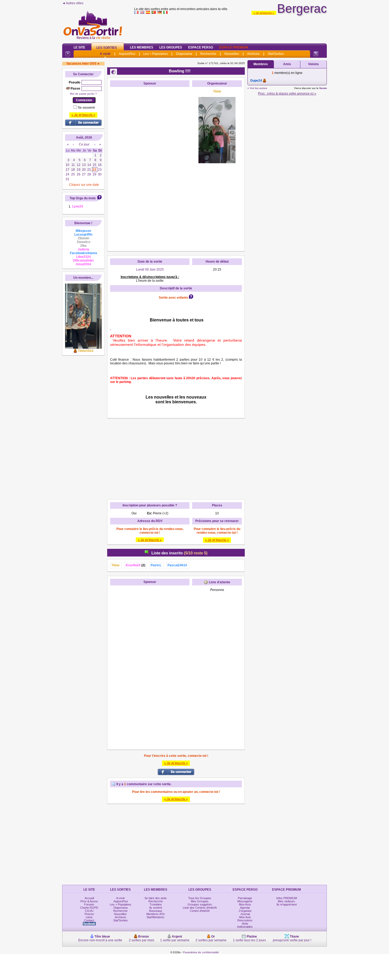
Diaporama (184, 54)
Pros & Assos (89, 901)
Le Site (79, 47)
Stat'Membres (155, 917)
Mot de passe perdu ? (83, 93)
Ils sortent (155, 907)
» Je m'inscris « (264, 12)
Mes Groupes (200, 901)
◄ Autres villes (72, 3)
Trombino (156, 904)
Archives (253, 54)
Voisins (313, 64)
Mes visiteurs (286, 901)
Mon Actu (245, 904)
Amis (287, 64)
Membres (261, 64)
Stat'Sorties (276, 54)
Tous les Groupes (199, 898)
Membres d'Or (155, 914)
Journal (245, 914)
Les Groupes (170, 47)
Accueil (89, 898)
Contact (89, 920)
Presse (89, 914)
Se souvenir (86, 107)
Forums (89, 904)
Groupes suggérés (200, 904)
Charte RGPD (89, 907)
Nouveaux (155, 910)
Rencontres (244, 920)
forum (323, 88)
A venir (105, 54)
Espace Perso (200, 47)
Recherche (208, 54)
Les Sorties (106, 48)
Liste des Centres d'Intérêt (200, 907)
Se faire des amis (155, 898)
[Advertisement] (230, 27)
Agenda (245, 907)
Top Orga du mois (83, 198)
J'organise (245, 910)
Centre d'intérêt (200, 910)
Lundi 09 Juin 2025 (150, 269)
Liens (89, 917)
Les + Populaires (155, 54)
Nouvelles (231, 54)
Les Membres (141, 47)
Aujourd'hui (127, 54)
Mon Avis (245, 917)
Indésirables (245, 926)
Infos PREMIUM (286, 898)
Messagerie (244, 901)
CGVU (89, 910)
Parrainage (245, 898)
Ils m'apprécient (287, 904)
